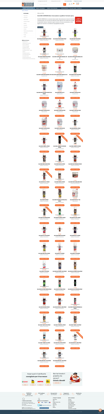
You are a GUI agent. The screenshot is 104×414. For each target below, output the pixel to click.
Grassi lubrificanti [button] (26, 44)
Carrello (77, 4)
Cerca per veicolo (72, 8)
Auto (54, 400)
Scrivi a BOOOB (71, 403)
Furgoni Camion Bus (56, 402)
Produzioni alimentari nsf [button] (27, 57)
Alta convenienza (64, 8)
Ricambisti (70, 407)
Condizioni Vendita (71, 404)
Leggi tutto (40, 27)
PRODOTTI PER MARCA (40, 8)
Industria (25, 25)
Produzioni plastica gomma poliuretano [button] (29, 58)
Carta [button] (25, 36)
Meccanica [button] (25, 27)
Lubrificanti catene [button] (26, 47)
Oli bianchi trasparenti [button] (26, 48)
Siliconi (26, 10)
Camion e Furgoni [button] (27, 21)
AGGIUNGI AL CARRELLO (44, 44)
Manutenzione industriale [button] (27, 43)
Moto (54, 406)
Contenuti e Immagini (72, 408)
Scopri (25, 384)
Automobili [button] (25, 17)
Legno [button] (25, 34)
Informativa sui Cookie (78, 411)
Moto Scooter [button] (26, 19)
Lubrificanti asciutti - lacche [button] (27, 50)
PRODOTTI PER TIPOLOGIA (52, 8)
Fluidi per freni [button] (25, 41)
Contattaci (79, 8)
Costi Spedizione (71, 402)
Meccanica (55, 404)
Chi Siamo (70, 400)
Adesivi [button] (24, 51)
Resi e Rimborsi (71, 406)
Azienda (69, 399)
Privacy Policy (71, 411)
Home (23, 10)
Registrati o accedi (78, 1)
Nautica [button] (25, 23)
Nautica (54, 407)
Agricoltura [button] (26, 15)
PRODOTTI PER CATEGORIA (28, 8)
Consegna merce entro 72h (42, 1)
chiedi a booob (100, 412)
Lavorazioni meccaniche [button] (26, 54)
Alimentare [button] (26, 32)
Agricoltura (55, 399)
